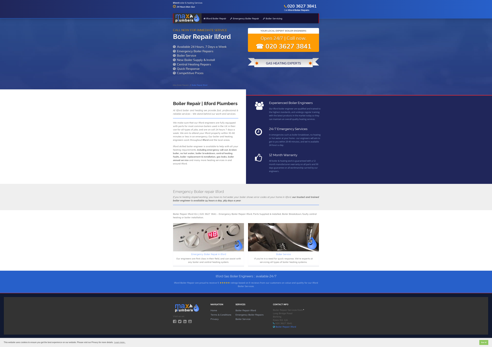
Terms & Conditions (221, 314)
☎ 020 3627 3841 (283, 46)
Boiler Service (242, 319)
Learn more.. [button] (120, 342)
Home (214, 310)
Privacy (215, 319)
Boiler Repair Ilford (245, 310)
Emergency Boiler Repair (246, 18)
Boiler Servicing (274, 18)
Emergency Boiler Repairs (249, 314)
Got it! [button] (484, 342)
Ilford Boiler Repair (216, 18)
